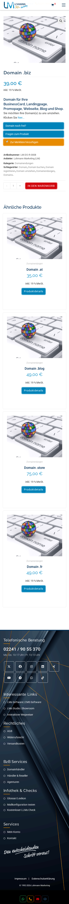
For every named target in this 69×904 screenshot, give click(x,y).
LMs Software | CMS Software (24, 702)
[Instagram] (31, 666)
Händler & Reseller (17, 775)
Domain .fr (34, 567)
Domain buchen (36, 167)
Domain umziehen (25, 171)
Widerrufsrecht (15, 737)
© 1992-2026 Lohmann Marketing (34, 885)
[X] (9, 666)
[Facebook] (20, 666)
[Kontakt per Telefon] (30, 899)
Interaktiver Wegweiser (20, 714)
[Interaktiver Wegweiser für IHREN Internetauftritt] (45, 899)
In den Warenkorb (41, 185)
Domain (23, 167)
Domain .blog (34, 368)
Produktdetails (33, 291)
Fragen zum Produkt (17, 134)
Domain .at (34, 269)
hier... (21, 117)
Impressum (20, 878)
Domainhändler (16, 769)
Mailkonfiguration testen (21, 804)
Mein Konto (13, 831)
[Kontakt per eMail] (38, 899)
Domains (8, 174)
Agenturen (13, 781)
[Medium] (31, 678)
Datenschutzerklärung (43, 878)
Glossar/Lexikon (16, 798)
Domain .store (34, 468)
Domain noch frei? (16, 125)
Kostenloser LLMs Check (21, 809)
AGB (9, 731)
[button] (61, 21)
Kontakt (11, 838)
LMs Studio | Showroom (20, 708)
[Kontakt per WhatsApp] (23, 899)
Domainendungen (24, 163)
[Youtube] (9, 678)
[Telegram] (20, 678)
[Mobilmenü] (62, 5)
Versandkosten (15, 743)
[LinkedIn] (43, 666)
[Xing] (54, 666)
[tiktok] (43, 678)
